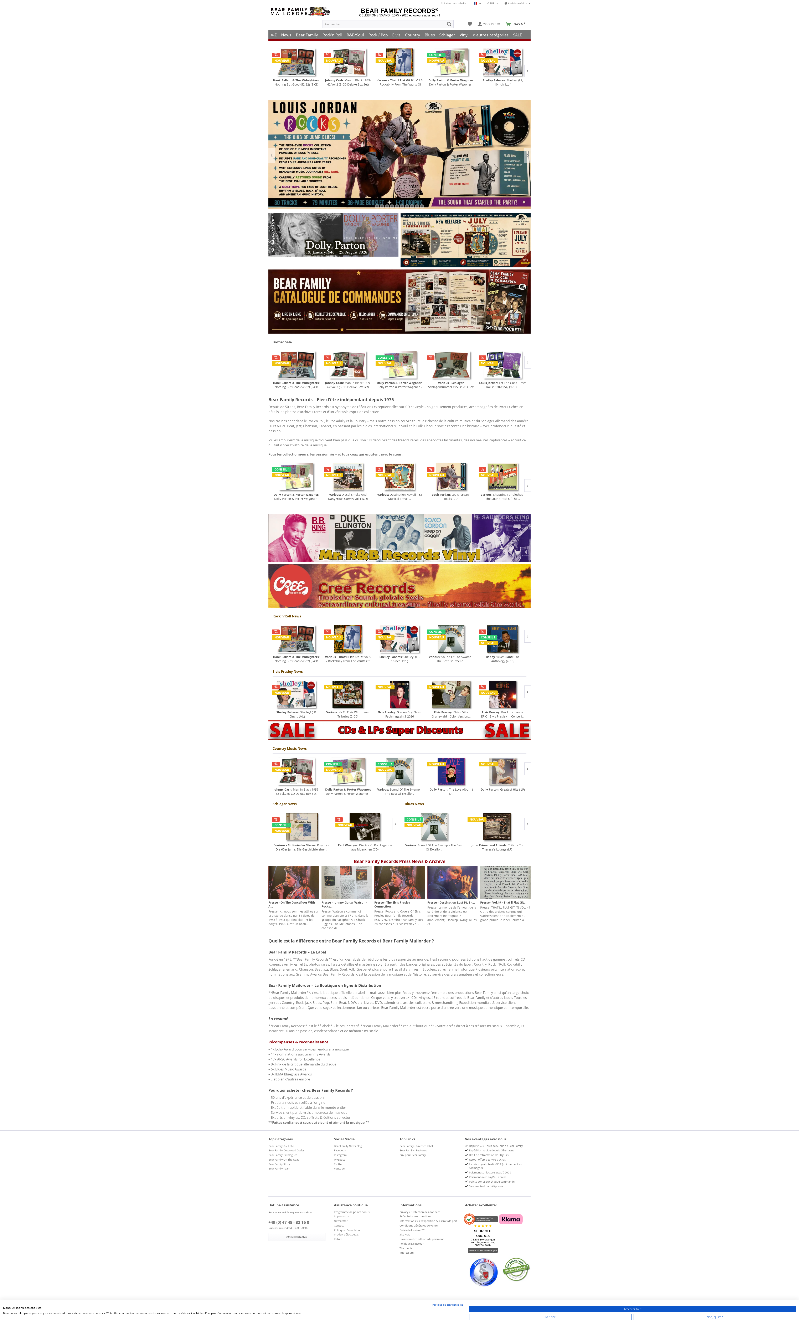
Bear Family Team (279, 1168)
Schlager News (285, 804)
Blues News (414, 804)
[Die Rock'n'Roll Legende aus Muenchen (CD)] (365, 826)
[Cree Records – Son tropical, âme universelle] (399, 586)
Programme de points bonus (352, 1212)
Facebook (340, 1150)
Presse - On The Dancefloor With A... (291, 904)
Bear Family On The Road (283, 1159)
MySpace (339, 1159)
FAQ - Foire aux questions (415, 1216)
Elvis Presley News (288, 671)
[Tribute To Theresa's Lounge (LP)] (497, 826)
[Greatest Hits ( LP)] (502, 771)
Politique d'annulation (347, 1230)
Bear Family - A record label (416, 1146)
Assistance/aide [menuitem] (517, 3)
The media (406, 1248)
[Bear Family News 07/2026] (466, 240)
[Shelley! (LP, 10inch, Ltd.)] (399, 62)
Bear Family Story (279, 1164)
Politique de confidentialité (447, 1304)
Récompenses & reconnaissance (298, 1041)
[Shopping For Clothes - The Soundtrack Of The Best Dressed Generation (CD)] (399, 476)
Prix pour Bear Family (413, 1155)
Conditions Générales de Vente (419, 1225)
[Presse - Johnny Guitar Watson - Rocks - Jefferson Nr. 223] (346, 882)
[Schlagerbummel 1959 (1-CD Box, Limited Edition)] (348, 365)
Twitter (338, 1164)
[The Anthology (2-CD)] (502, 639)
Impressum (407, 1252)
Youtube (339, 1168)
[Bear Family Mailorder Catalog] (399, 301)
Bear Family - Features (413, 1150)
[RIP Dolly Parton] (333, 235)
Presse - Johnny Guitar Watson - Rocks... (344, 904)
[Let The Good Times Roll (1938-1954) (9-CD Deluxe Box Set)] (399, 365)
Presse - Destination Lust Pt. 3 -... (451, 902)
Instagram (340, 1155)
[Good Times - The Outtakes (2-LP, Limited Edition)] (502, 476)
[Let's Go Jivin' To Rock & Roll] (502, 62)
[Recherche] (449, 24)
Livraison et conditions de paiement (422, 1239)
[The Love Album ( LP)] (451, 771)
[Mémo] (470, 24)
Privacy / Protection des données (420, 1212)
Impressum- (341, 1216)
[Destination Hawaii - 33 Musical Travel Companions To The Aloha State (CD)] (296, 476)
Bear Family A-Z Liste (281, 1146)
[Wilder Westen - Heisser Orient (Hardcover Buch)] (451, 476)
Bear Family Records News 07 (399, 155)
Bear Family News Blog (348, 1146)
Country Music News (290, 748)
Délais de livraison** (412, 1230)
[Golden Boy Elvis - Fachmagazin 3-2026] (399, 694)
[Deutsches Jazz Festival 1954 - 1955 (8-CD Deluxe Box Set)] (502, 365)
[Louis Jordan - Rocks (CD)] (348, 476)
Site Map (405, 1234)
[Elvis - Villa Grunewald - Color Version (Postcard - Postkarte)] (451, 694)
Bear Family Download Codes (286, 1150)
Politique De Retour (412, 1243)
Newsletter (340, 1221)
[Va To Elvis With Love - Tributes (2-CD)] (348, 694)
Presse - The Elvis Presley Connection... (392, 904)
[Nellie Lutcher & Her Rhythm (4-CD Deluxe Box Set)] (451, 365)
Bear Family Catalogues (282, 1155)
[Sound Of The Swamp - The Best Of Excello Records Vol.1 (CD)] (451, 639)
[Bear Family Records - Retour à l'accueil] (301, 11)
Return (338, 1239)
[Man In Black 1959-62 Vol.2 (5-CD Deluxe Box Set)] (296, 771)
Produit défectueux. (346, 1234)
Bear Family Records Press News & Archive (399, 861)
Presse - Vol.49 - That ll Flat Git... (503, 902)
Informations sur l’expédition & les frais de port (428, 1221)
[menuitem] (388, 24)
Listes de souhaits (454, 3)
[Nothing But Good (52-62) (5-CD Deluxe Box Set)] (296, 639)
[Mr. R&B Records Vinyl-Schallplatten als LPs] (399, 538)
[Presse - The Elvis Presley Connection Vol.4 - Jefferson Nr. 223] (399, 882)
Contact (339, 1225)
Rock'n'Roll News (287, 616)
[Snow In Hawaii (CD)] (451, 62)
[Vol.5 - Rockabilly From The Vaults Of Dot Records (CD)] (296, 62)
